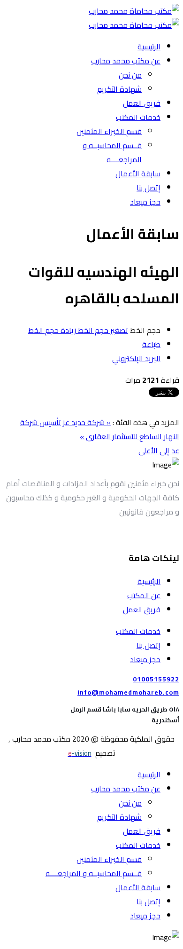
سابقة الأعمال (137, 173)
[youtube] (125, 534)
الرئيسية (148, 47)
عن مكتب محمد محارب (125, 61)
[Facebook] (139, 534)
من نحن (130, 75)
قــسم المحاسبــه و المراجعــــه (112, 152)
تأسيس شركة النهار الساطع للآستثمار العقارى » (99, 429)
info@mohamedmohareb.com (128, 692)
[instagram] (111, 534)
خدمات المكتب (138, 117)
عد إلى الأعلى (158, 450)
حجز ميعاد (145, 202)
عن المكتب (143, 595)
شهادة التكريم (119, 89)
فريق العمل (141, 103)
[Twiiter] (153, 534)
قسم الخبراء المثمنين (109, 131)
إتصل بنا (148, 188)
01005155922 (156, 679)
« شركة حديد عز (87, 422)
